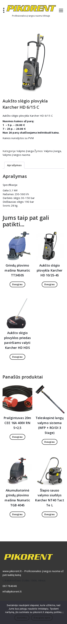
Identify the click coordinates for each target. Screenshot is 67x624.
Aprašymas (14, 165)
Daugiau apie (42, 617)
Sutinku (22, 617)
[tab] (14, 165)
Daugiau (17, 284)
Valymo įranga (52, 151)
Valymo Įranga (25, 151)
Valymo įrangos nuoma (16, 154)
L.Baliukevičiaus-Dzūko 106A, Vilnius (24, 580)
